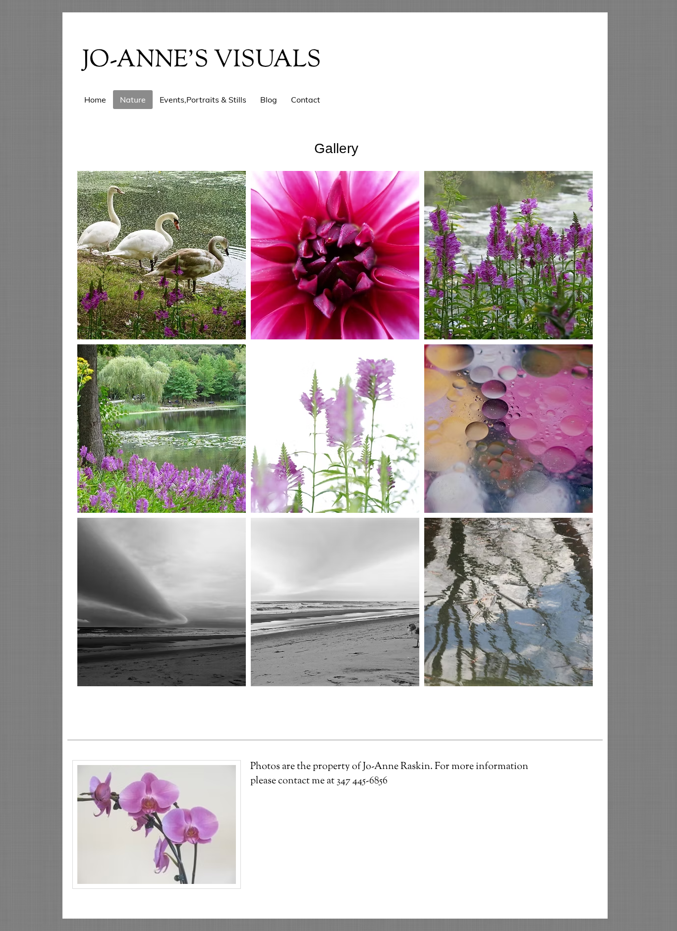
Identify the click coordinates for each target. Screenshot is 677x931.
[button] (161, 255)
